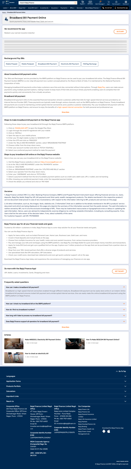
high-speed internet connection (70, 107)
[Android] (104, 431)
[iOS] (108, 431)
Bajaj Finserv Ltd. (84, 409)
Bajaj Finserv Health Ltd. (86, 429)
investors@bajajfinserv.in (66, 423)
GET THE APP (119, 271)
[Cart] (108, 2)
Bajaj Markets (82, 422)
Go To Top (122, 371)
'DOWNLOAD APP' (21, 128)
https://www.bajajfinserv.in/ (51, 162)
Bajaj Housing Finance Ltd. (87, 424)
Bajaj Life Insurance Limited (87, 419)
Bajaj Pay (101, 87)
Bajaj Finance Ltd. (84, 412)
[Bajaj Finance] (10, 2)
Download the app (122, 8)
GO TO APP (120, 31)
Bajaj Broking (82, 426)
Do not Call (108, 8)
